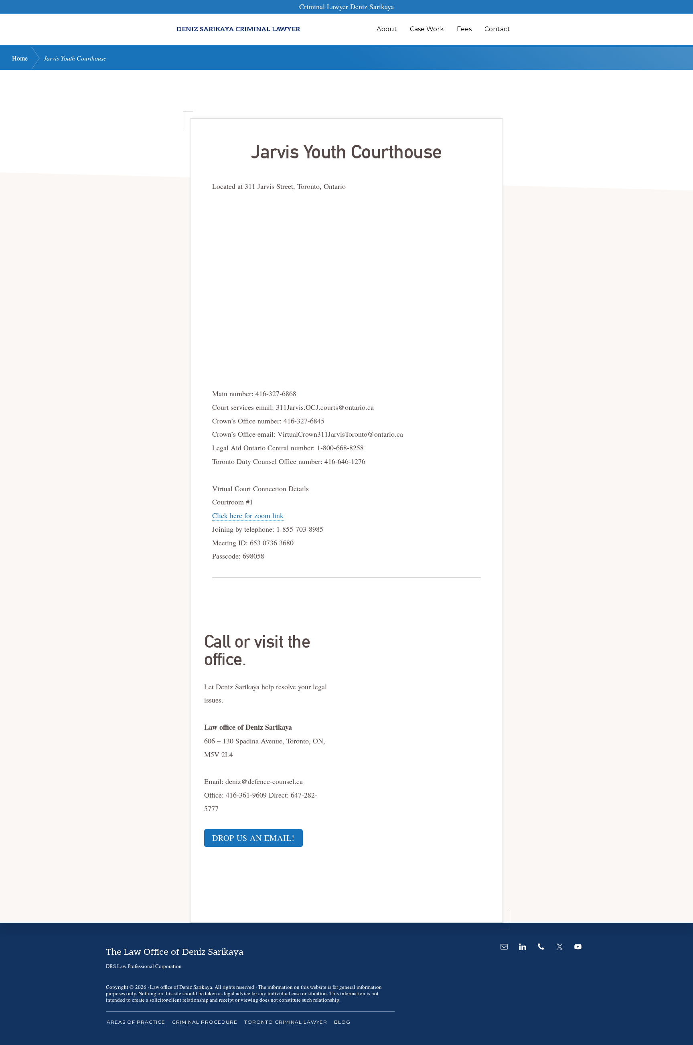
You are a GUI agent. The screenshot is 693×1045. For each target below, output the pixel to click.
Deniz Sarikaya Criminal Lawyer (238, 29)
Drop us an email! (253, 837)
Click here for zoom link (248, 515)
